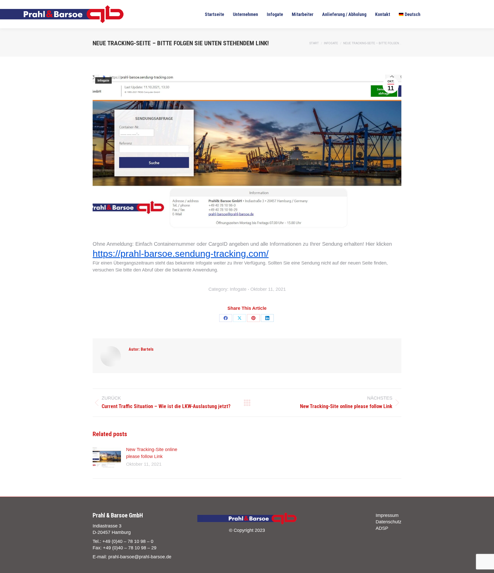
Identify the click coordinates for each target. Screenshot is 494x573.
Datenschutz (388, 521)
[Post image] (107, 457)
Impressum (387, 515)
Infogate (103, 80)
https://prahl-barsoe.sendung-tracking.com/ (181, 253)
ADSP (382, 528)
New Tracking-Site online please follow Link (151, 453)
